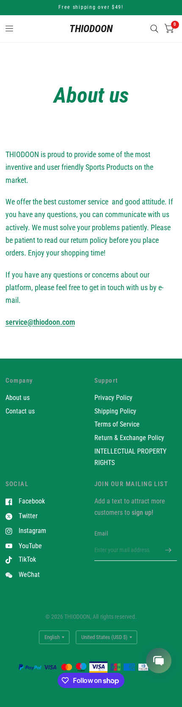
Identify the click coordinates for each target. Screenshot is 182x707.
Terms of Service (117, 424)
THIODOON (91, 29)
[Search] (154, 28)
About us (18, 398)
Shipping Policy (115, 411)
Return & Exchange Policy (129, 438)
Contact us (20, 411)
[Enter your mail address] (168, 550)
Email (101, 533)
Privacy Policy (113, 398)
